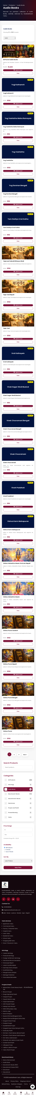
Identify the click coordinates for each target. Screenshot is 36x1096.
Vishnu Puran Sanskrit (10, 630)
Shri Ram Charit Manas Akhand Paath (14, 1033)
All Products (8, 847)
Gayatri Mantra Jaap (9, 999)
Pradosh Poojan (7, 1023)
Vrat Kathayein (8, 362)
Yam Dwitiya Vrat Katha (11, 227)
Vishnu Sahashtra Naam (11, 597)
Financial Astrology (8, 955)
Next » (25, 754)
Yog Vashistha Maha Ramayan (13, 127)
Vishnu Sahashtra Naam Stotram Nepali (16, 563)
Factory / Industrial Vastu (10, 928)
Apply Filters (18, 867)
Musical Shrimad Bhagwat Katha (12, 1016)
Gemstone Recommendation (11, 960)
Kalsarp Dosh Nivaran (9, 1006)
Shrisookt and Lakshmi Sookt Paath (13, 1040)
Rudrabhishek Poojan (9, 1026)
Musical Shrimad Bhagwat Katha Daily (14, 1018)
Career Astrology (8, 953)
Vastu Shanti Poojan (9, 1050)
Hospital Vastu (7, 931)
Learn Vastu (6, 933)
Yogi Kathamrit (8, 93)
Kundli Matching (7, 970)
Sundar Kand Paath (8, 1042)
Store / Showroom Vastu (10, 943)
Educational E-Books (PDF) (11, 1067)
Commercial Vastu (8, 926)
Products (12, 5)
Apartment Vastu (8, 924)
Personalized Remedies (9, 977)
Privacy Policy (15, 1081)
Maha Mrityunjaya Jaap (10, 1009)
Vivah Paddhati (8, 496)
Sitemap (18, 1087)
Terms (26, 1084)
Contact (31, 1084)
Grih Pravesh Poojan (9, 1004)
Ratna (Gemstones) (9, 1060)
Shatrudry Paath (8, 1030)
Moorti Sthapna (7, 1013)
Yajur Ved (6, 328)
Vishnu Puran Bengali (10, 698)
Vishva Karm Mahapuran (11, 530)
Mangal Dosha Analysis (9, 972)
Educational (6, 1072)
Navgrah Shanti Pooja (9, 1021)
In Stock (7, 849)
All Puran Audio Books (10, 60)
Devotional (6, 1069)
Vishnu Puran (7, 731)
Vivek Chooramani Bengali (12, 429)
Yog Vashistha (8, 160)
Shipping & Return (25, 1081)
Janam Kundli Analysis (9, 965)
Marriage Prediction (8, 975)
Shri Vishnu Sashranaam (10, 1038)
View (18, 73)
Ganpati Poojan (7, 997)
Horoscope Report (8, 963)
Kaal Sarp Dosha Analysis (10, 968)
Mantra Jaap (6, 1011)
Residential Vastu (8, 936)
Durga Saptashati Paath (10, 994)
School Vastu (7, 938)
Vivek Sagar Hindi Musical (12, 395)
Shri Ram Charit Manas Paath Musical (14, 1035)
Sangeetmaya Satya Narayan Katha (13, 1028)
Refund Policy (6, 1084)
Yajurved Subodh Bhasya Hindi (13, 261)
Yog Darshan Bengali (10, 194)
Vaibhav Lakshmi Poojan (10, 1047)
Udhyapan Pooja (8, 1045)
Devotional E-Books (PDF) (10, 1065)
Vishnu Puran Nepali (10, 664)
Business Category (16, 1084)
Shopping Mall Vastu (9, 941)
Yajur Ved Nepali (8, 295)
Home (5, 5)
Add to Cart (18, 70)
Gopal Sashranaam (8, 1001)
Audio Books (6, 1062)
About (7, 1081)
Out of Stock (9, 852)
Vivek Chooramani (9, 462)
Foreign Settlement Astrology (11, 958)
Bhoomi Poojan (7, 992)
